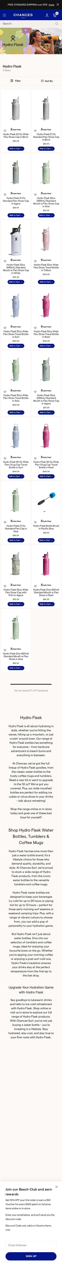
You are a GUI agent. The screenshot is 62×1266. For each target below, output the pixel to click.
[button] (44, 250)
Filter (18, 80)
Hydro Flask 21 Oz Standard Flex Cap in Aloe (16, 528)
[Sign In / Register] (47, 15)
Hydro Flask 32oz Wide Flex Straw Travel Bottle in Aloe (15, 398)
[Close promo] (57, 5)
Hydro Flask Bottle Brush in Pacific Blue (46, 527)
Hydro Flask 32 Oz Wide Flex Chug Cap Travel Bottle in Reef (46, 465)
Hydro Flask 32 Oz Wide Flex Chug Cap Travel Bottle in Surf (16, 465)
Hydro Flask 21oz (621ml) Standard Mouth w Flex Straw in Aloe (16, 656)
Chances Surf (25, 1020)
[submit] (56, 23)
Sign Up (31, 1256)
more (51, 4)
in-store (47, 809)
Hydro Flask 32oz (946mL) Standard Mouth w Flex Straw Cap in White (16, 268)
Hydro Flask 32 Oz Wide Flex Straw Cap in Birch (16, 135)
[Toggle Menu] (4, 15)
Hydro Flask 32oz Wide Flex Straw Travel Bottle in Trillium (46, 267)
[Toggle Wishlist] (15, 126)
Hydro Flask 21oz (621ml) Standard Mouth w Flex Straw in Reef (46, 592)
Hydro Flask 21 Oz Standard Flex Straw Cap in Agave (16, 201)
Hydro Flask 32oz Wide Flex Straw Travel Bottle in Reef (46, 334)
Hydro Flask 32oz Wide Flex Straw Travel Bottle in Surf (15, 334)
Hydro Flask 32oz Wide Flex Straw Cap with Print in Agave (16, 592)
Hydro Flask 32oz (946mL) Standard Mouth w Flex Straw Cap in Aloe (46, 202)
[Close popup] (56, 1187)
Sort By (48, 81)
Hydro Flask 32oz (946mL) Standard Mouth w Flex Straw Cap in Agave (46, 399)
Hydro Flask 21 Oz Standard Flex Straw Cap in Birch (46, 137)
